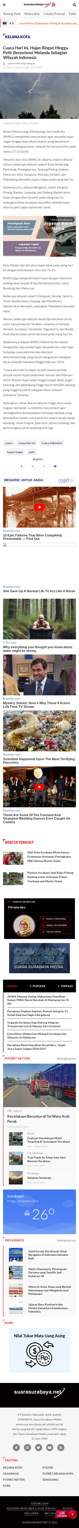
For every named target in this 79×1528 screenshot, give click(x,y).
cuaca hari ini (26, 443)
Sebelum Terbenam (39, 1177)
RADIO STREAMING (56, 918)
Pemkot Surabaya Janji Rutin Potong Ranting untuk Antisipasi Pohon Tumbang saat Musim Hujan (50, 877)
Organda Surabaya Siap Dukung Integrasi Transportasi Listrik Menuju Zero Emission (34, 1024)
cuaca (8, 443)
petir (32, 452)
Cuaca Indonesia (51, 443)
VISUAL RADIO (53, 931)
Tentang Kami (11, 14)
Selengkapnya (66, 1058)
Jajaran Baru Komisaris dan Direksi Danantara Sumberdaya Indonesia (48, 1308)
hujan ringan (15, 452)
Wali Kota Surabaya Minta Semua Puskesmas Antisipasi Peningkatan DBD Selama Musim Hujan (49, 856)
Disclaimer (31, 1513)
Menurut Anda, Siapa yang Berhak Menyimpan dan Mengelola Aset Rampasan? (49, 1290)
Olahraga (11, 1473)
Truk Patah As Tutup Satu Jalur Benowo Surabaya (46, 1159)
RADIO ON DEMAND (56, 925)
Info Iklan (51, 1513)
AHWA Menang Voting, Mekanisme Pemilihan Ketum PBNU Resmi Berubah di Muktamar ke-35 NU (38, 1000)
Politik (73, 14)
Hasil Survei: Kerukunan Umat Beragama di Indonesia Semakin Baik (48, 1255)
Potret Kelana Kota (58, 1473)
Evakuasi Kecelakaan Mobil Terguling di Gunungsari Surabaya (48, 1139)
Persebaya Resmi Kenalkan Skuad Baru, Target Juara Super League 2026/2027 (36, 1046)
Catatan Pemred (54, 14)
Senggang (50, 1479)
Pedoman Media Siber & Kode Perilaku (31, 1508)
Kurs (7, 1485)
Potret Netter (14, 1479)
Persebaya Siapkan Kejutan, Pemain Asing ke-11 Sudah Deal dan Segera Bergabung (37, 1013)
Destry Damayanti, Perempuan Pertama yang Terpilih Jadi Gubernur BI (47, 1272)
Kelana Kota (32, 14)
